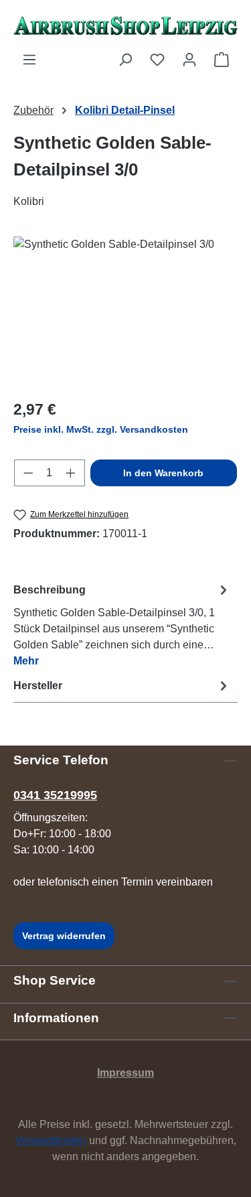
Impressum (125, 1072)
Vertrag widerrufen (64, 935)
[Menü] (29, 59)
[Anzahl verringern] (28, 473)
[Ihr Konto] (189, 59)
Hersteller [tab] (37, 685)
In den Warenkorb (163, 473)
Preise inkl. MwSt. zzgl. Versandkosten (100, 429)
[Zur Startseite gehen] (125, 26)
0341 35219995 (55, 795)
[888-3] (125, 311)
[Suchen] (125, 59)
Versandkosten (50, 1140)
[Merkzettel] (157, 59)
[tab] (122, 625)
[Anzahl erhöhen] (71, 473)
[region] (125, 311)
